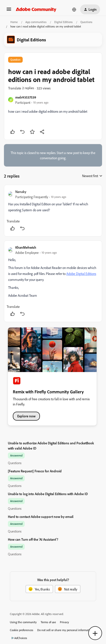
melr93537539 (25, 97)
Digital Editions (63, 22)
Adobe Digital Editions (81, 273)
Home (14, 22)
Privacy (64, 622)
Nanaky (20, 191)
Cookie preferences (21, 630)
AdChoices (20, 638)
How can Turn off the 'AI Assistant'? (33, 539)
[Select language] (74, 9)
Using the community (23, 622)
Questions (86, 22)
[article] (53, 210)
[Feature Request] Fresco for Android (35, 471)
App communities (36, 22)
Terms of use (48, 622)
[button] (9, 11)
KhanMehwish (25, 247)
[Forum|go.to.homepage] (36, 9)
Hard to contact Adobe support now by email (40, 516)
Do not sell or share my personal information (65, 630)
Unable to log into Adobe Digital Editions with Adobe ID (48, 494)
